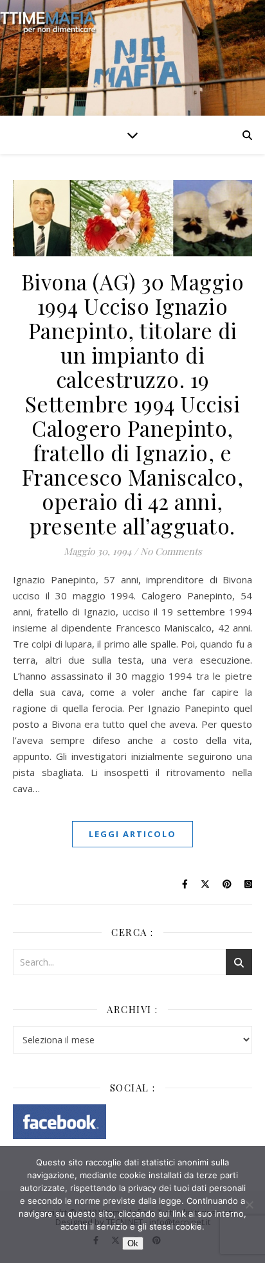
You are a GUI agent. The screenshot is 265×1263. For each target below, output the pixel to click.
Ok (132, 1243)
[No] (248, 1204)
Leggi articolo (132, 834)
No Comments (171, 551)
